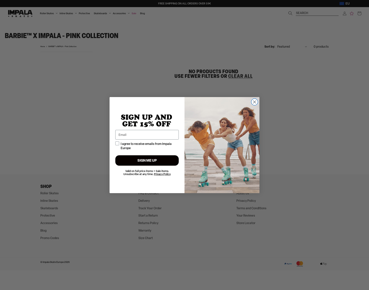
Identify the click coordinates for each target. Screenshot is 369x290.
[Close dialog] (254, 102)
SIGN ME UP (147, 160)
